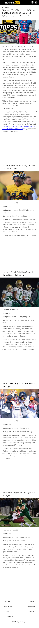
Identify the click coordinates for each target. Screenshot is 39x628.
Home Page (7, 601)
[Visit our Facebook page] (32, 2)
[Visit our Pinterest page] (35, 2)
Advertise (6, 611)
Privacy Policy (31, 606)
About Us (32, 601)
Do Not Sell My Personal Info (12, 617)
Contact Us (32, 611)
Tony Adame (8, 16)
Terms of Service (8, 606)
